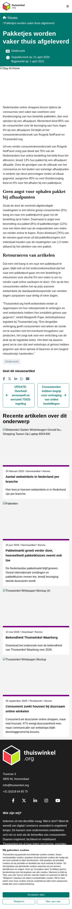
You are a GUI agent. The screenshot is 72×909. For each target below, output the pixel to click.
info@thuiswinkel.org (16, 785)
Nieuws (12, 17)
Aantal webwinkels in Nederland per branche (32, 479)
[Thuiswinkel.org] (14, 6)
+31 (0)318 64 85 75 (15, 791)
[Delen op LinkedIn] (15, 378)
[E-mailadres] (27, 378)
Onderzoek (18, 50)
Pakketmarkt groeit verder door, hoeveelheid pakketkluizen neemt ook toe (34, 555)
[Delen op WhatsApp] (21, 378)
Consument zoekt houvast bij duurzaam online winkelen (35, 709)
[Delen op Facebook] (4, 378)
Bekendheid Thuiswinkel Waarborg (32, 637)
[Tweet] (9, 378)
